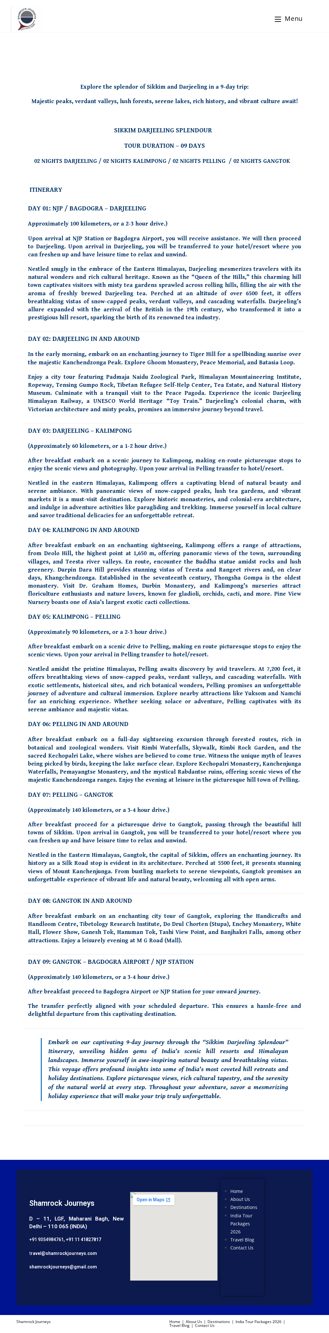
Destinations (243, 1207)
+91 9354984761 (46, 1239)
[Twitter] (283, 1209)
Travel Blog (242, 1240)
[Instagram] (283, 1227)
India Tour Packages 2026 (241, 1224)
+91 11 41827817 (83, 1239)
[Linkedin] (283, 1246)
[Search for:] (309, 18)
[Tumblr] (283, 1264)
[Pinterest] (283, 1282)
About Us (240, 1199)
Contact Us (241, 1248)
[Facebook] (283, 1190)
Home (236, 1191)
